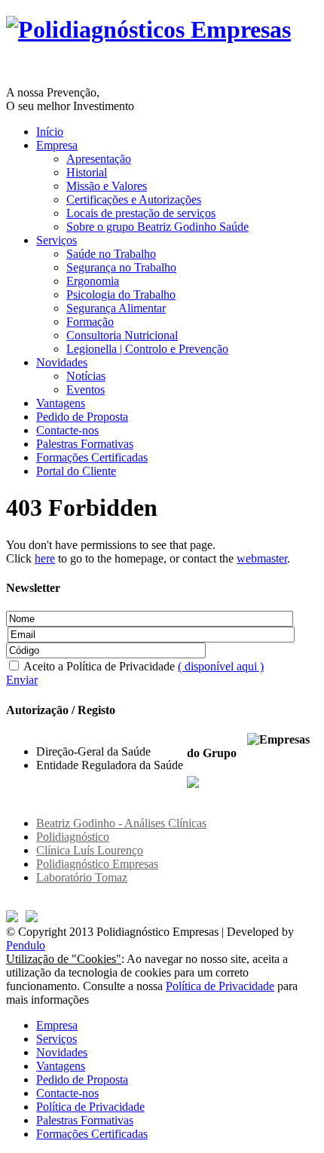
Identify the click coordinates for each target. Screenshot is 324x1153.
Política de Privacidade (220, 986)
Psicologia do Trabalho (121, 294)
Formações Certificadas (92, 457)
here (45, 558)
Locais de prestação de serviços (140, 213)
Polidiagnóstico (72, 836)
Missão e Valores (106, 185)
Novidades (61, 362)
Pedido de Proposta (82, 416)
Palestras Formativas (84, 443)
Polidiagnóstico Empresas (97, 863)
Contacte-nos (67, 430)
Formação (90, 321)
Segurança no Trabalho (121, 267)
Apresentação (98, 158)
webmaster (262, 558)
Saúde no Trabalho (111, 253)
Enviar (22, 679)
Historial (86, 172)
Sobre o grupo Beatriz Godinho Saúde (157, 226)
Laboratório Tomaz (81, 877)
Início (49, 131)
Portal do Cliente (76, 471)
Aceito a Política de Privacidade (142, 666)
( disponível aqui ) (221, 666)
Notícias (85, 376)
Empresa (57, 145)
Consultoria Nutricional (122, 335)
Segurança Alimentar (116, 308)
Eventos (85, 389)
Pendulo (25, 945)
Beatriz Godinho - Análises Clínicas (121, 823)
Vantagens (60, 403)
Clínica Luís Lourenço (89, 850)
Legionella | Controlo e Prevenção (147, 348)
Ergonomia (92, 280)
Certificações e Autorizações (133, 199)
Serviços (56, 240)
